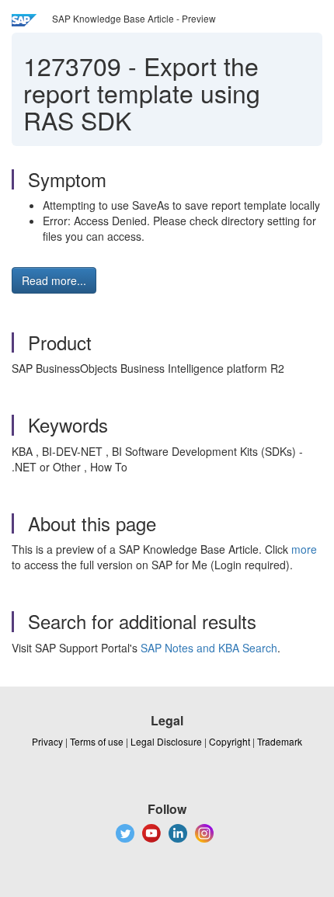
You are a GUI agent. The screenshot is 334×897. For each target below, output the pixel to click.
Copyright (229, 741)
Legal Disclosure (166, 741)
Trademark (279, 741)
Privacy (47, 741)
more (304, 549)
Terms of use (97, 741)
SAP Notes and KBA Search (209, 647)
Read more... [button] (54, 280)
